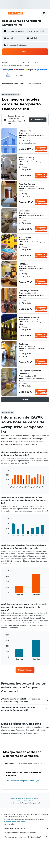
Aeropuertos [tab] (10, 763)
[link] (25, 670)
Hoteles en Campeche (23, 801)
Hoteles (20, 798)
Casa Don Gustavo (27, 184)
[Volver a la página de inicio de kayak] (15, 13)
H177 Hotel (23, 264)
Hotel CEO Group (26, 157)
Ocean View (24, 211)
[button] (4, 13)
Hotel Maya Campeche (29, 290)
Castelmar (23, 344)
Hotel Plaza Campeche (29, 317)
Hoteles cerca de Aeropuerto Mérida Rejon (23, 780)
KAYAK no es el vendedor (14, 828)
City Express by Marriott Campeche (30, 372)
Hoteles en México (32, 798)
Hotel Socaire (25, 131)
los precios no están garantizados (14, 821)
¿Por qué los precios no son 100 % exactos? (22, 837)
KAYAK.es (12, 798)
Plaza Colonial (25, 237)
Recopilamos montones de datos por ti (20, 832)
